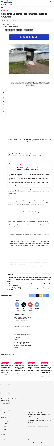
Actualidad (4, 10)
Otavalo (5, 426)
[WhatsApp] (42, 443)
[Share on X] (11, 21)
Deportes (3, 415)
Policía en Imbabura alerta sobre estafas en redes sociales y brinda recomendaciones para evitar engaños (22, 344)
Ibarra (5, 424)
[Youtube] (30, 306)
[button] (2, 1)
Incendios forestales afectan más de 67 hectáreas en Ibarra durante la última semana (30, 277)
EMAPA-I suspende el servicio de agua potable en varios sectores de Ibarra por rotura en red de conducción (22, 319)
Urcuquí (5, 429)
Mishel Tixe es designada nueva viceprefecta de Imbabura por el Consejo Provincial (29, 182)
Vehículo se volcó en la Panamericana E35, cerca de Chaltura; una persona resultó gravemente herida (22, 326)
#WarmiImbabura (21, 264)
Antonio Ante (6, 421)
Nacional (3, 432)
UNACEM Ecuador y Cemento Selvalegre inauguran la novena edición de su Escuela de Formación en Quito (40, 414)
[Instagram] (35, 443)
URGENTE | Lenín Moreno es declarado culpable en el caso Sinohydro (26, 185)
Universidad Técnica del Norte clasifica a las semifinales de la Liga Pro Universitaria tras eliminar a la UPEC (40, 420)
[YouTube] (33, 443)
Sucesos (3, 434)
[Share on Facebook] (9, 21)
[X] (24, 306)
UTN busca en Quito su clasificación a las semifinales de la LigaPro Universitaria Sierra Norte (7, 369)
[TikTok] (37, 443)
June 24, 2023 (38, 266)
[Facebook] (17, 306)
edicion (3, 24)
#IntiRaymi (36, 259)
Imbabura (3, 417)
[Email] (13, 21)
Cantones (4, 419)
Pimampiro (6, 428)
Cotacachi (6, 423)
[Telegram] (37, 306)
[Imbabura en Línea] (8, 1)
